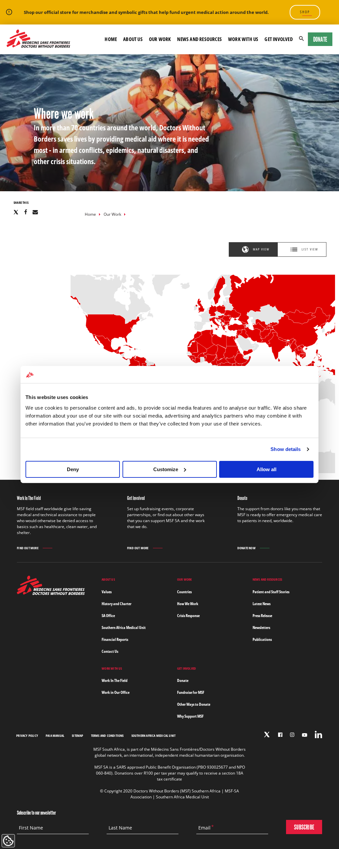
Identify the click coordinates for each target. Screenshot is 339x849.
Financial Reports (115, 639)
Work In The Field (114, 680)
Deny (73, 469)
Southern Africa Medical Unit (124, 627)
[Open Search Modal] (301, 39)
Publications (262, 639)
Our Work (112, 214)
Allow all (266, 469)
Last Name (120, 827)
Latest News (261, 603)
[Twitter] (266, 734)
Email (204, 827)
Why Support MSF (190, 716)
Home (90, 214)
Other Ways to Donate (193, 704)
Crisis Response (188, 615)
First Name (31, 827)
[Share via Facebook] (25, 212)
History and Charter (116, 603)
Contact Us (110, 651)
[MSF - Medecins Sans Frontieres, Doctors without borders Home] (38, 39)
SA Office (108, 615)
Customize (165, 469)
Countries (184, 592)
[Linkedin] (318, 734)
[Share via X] (16, 212)
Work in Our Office (115, 692)
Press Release (262, 615)
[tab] (253, 249)
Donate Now (246, 548)
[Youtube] (304, 735)
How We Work (187, 603)
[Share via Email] (35, 212)
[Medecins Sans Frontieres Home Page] (51, 593)
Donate (320, 39)
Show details (285, 449)
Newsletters (261, 627)
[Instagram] (292, 735)
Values (107, 592)
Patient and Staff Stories (271, 592)
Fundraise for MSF (190, 692)
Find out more (27, 548)
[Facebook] (280, 734)
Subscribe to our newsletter (36, 813)
